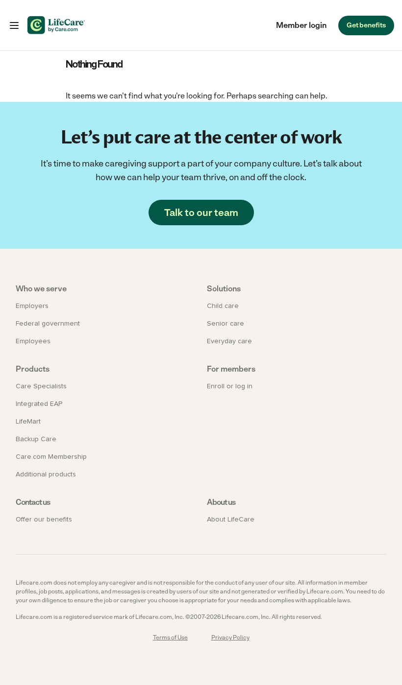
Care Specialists (41, 386)
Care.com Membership (51, 456)
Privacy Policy (230, 637)
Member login (301, 25)
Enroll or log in (229, 386)
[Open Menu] (14, 26)
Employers (32, 306)
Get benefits (366, 25)
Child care (223, 306)
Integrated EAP (39, 404)
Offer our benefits (44, 519)
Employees (33, 341)
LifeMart (28, 421)
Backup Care (36, 439)
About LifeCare (230, 519)
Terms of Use (170, 637)
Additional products (46, 474)
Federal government (48, 323)
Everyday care (229, 341)
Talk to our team (201, 212)
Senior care (225, 323)
